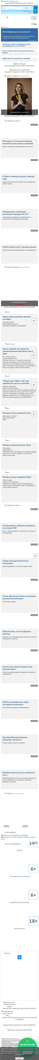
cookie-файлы (19, 1048)
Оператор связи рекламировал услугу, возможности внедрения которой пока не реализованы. (19, 37)
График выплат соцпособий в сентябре (16, 58)
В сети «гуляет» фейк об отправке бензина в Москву (18, 52)
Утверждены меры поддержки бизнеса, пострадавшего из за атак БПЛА (16, 45)
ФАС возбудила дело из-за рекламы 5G (16, 32)
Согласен (19, 1058)
